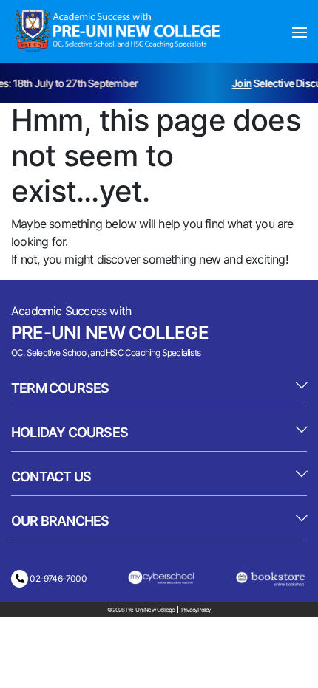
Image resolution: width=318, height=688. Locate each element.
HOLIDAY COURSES (69, 432)
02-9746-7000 (57, 578)
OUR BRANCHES (60, 521)
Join (241, 83)
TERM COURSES (60, 388)
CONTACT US (51, 476)
